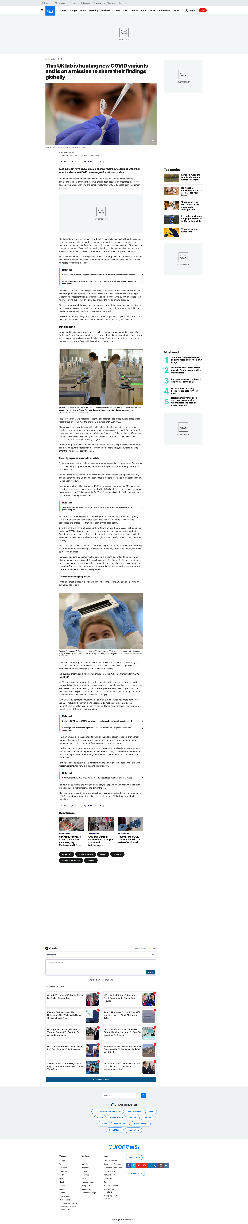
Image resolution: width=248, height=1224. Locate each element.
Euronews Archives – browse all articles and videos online (68, 1206)
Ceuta (100, 1117)
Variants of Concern (71, 860)
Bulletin (85, 1164)
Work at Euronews (111, 1185)
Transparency (109, 1178)
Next (125, 10)
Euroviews (164, 10)
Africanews (86, 1189)
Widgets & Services (90, 1185)
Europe (73, 10)
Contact (106, 1182)
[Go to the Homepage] (50, 11)
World (83, 10)
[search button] (120, 3)
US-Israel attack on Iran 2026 (108, 1111)
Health (153, 10)
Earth (143, 10)
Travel (117, 10)
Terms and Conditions (112, 1168)
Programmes (64, 1196)
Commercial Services (112, 1164)
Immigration (133, 1130)
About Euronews (110, 1160)
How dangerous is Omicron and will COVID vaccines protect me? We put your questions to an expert (99, 282)
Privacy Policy (109, 1175)
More (105, 1156)
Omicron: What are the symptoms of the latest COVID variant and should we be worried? (99, 275)
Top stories (172, 170)
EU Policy (93, 10)
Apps (84, 1178)
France (104, 1124)
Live (203, 10)
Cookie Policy (109, 1171)
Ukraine (147, 1117)
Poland (133, 1117)
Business (105, 10)
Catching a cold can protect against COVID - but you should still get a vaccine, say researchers (96, 728)
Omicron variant (86, 854)
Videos (62, 1193)
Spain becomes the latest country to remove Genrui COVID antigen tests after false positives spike (96, 508)
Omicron (117, 854)
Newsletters (134, 1173)
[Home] (46, 59)
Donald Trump (116, 1117)
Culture (134, 10)
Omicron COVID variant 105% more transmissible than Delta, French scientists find (97, 721)
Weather (85, 1168)
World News (93, 833)
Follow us (85, 1175)
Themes (62, 1156)
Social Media (115, 1130)
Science (90, 860)
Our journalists (65, 1200)
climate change (140, 1124)
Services (85, 1156)
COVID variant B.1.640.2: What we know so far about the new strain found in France (97, 778)
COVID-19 (66, 854)
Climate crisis (120, 1124)
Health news (62, 59)
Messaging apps (88, 1182)
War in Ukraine (134, 1111)
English (46, 3)
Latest (63, 10)
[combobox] (133, 3)
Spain (150, 1111)
